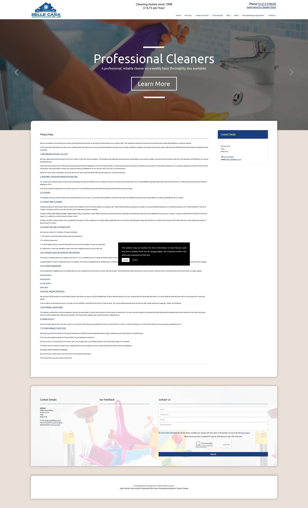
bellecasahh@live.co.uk (233, 159)
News (236, 15)
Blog (228, 15)
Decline (135, 260)
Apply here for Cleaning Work (261, 7)
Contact (271, 15)
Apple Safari (44, 287)
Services (188, 15)
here (205, 262)
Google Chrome (45, 283)
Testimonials (217, 15)
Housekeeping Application (253, 15)
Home (178, 15)
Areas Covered (202, 15)
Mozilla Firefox (45, 279)
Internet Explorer (46, 275)
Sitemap (185, 488)
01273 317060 (55, 425)
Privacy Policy (156, 251)
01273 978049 (267, 4)
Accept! (125, 260)
